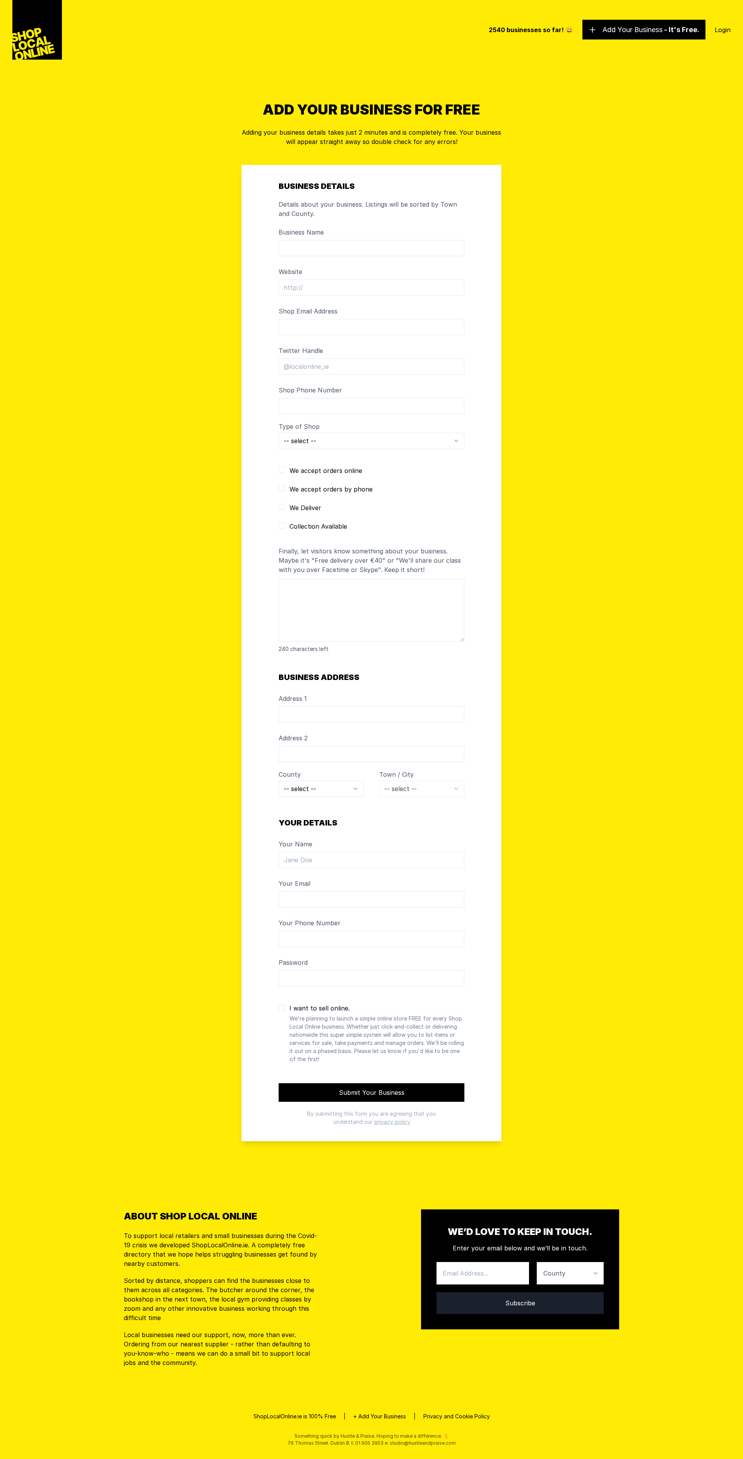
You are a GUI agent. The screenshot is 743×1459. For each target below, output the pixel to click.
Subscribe (520, 1303)
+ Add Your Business (379, 1416)
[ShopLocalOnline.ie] (37, 30)
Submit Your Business (371, 1092)
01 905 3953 (369, 1443)
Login (723, 30)
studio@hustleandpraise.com (423, 1443)
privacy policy (392, 1121)
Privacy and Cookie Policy (456, 1416)
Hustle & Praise (357, 1436)
